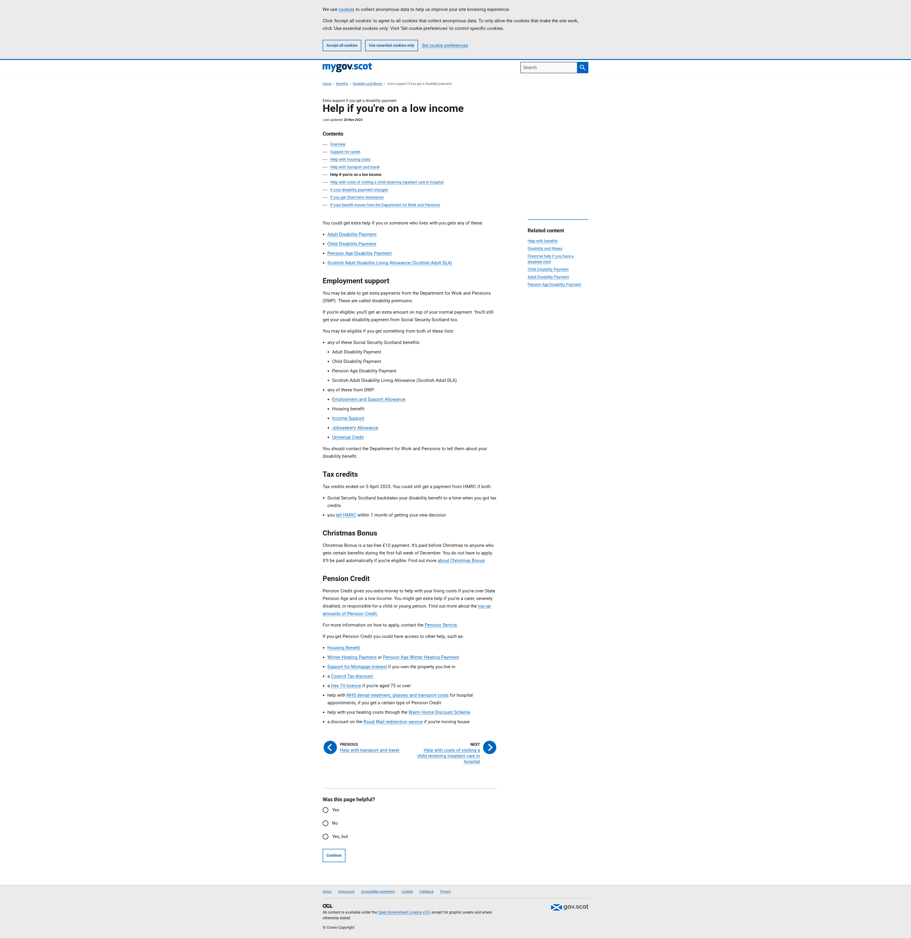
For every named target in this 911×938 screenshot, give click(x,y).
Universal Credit (348, 437)
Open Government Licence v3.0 (404, 912)
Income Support (348, 418)
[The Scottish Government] (569, 907)
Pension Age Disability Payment (359, 253)
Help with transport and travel (355, 167)
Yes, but (340, 836)
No (335, 823)
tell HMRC (346, 515)
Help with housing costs (350, 159)
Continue (334, 855)
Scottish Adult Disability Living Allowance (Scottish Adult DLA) (389, 262)
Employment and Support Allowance (368, 399)
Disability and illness (367, 84)
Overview (337, 144)
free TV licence (346, 685)
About (327, 891)
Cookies (407, 891)
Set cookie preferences (445, 45)
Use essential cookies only (391, 45)
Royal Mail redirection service (393, 721)
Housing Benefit (343, 647)
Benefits (342, 84)
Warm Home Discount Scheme (439, 712)
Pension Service (441, 625)
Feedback (426, 891)
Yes (335, 810)
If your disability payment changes (359, 190)
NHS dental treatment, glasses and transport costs (398, 695)
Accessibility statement (378, 891)
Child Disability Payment (351, 244)
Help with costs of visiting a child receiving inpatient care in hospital (387, 182)
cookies (346, 9)
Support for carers (345, 152)
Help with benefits (543, 241)
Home (327, 84)
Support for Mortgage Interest (357, 666)
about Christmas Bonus (461, 560)
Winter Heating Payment (351, 657)
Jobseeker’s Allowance (355, 427)
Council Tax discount (352, 676)
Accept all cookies (342, 45)
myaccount (346, 891)
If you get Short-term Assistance (357, 197)
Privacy (445, 891)
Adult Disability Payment (351, 234)
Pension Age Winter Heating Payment (421, 657)
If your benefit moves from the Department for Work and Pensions (385, 205)
